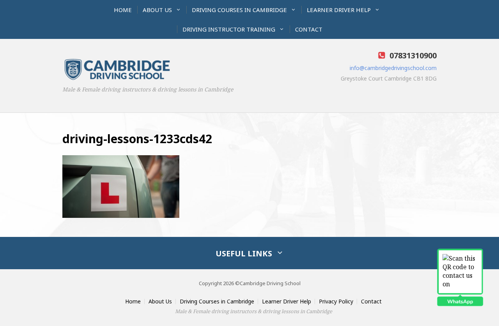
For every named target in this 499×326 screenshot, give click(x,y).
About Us (157, 10)
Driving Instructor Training (228, 29)
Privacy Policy (336, 301)
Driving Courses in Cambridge (239, 10)
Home (123, 10)
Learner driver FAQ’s (334, 28)
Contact (308, 29)
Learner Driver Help (339, 10)
